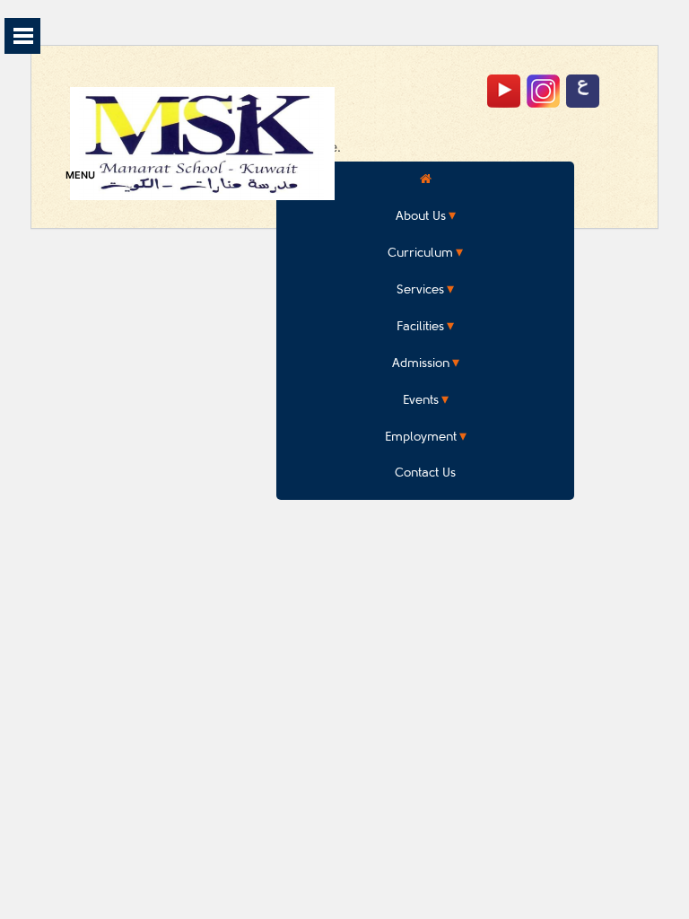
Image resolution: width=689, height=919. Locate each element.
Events (421, 400)
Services (420, 289)
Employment (421, 436)
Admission (420, 363)
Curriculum (420, 252)
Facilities (420, 326)
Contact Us (425, 472)
